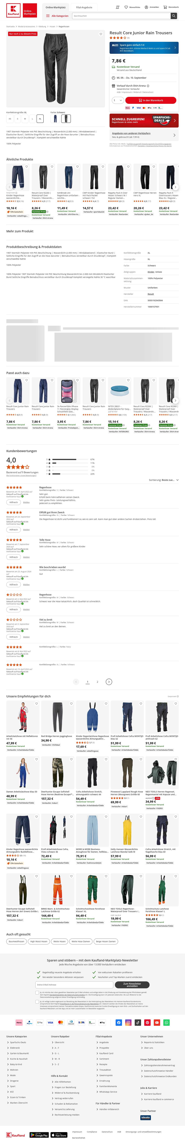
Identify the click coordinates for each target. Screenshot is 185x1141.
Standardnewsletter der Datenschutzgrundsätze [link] (67, 995)
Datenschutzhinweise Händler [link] (158, 1070)
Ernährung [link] (104, 1080)
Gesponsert (10, 193)
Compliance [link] (92, 1131)
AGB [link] (119, 1131)
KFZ (12, 1091)
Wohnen (14, 1069)
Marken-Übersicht (19, 1102)
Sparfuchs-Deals (18, 1042)
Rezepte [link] (103, 1064)
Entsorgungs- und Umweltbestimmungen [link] (143, 1131)
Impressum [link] (77, 1131)
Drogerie (14, 1080)
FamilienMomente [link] (108, 1086)
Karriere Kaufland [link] (152, 1093)
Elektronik (15, 1047)
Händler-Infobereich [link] (109, 1109)
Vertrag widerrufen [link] (64, 1098)
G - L (57, 1053)
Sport (12, 1086)
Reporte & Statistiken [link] (154, 1042)
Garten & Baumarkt (19, 1053)
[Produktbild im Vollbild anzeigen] (55, 68)
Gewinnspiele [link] (106, 1075)
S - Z (57, 1064)
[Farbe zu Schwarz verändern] (66, 119)
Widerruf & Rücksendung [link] (67, 1092)
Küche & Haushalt (18, 1058)
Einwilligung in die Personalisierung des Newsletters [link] (79, 1004)
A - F (57, 1047)
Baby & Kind (16, 1064)
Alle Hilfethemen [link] (63, 1081)
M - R (57, 1058)
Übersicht (59, 1042)
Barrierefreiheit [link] (78, 1138)
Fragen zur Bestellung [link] (65, 1087)
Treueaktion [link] (105, 1069)
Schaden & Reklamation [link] (66, 1103)
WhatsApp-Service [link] (108, 1091)
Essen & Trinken (18, 1097)
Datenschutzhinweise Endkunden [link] (160, 1076)
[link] (84, 7)
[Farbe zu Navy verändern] (55, 119)
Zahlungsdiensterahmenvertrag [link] (159, 1065)
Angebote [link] (104, 1042)
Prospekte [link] (104, 1047)
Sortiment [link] (104, 1058)
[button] (70, 459)
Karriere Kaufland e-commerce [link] (159, 1099)
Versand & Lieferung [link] (65, 1109)
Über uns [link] (148, 1047)
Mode (13, 1075)
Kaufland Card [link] (106, 1053)
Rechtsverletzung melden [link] (67, 1114)
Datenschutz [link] (107, 1131)
